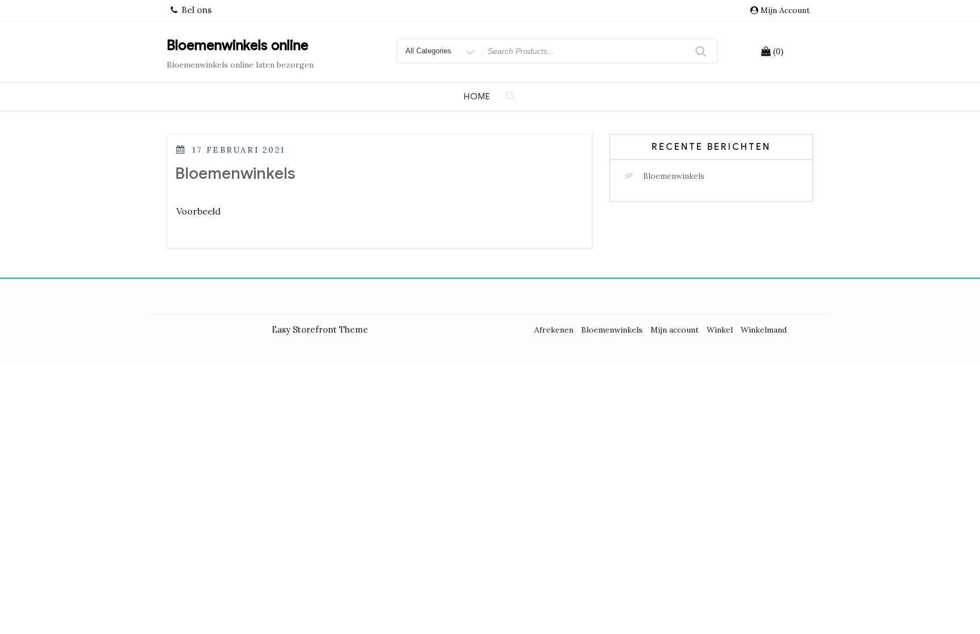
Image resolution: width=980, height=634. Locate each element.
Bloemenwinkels (235, 173)
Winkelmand (764, 330)
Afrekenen (553, 330)
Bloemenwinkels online (238, 45)
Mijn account (785, 10)
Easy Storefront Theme (320, 329)
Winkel (720, 330)
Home (477, 96)
